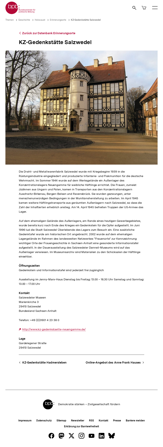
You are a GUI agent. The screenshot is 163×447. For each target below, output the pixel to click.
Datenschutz (44, 420)
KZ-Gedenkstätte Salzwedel (86, 20)
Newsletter (77, 420)
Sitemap (61, 420)
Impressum (25, 420)
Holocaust (40, 20)
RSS (91, 420)
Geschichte (24, 20)
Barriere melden (135, 420)
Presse (117, 420)
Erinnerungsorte (58, 20)
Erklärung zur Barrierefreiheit (81, 426)
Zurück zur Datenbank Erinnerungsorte (48, 33)
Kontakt (103, 420)
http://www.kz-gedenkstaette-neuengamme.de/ (54, 329)
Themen (9, 20)
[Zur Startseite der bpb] (20, 13)
